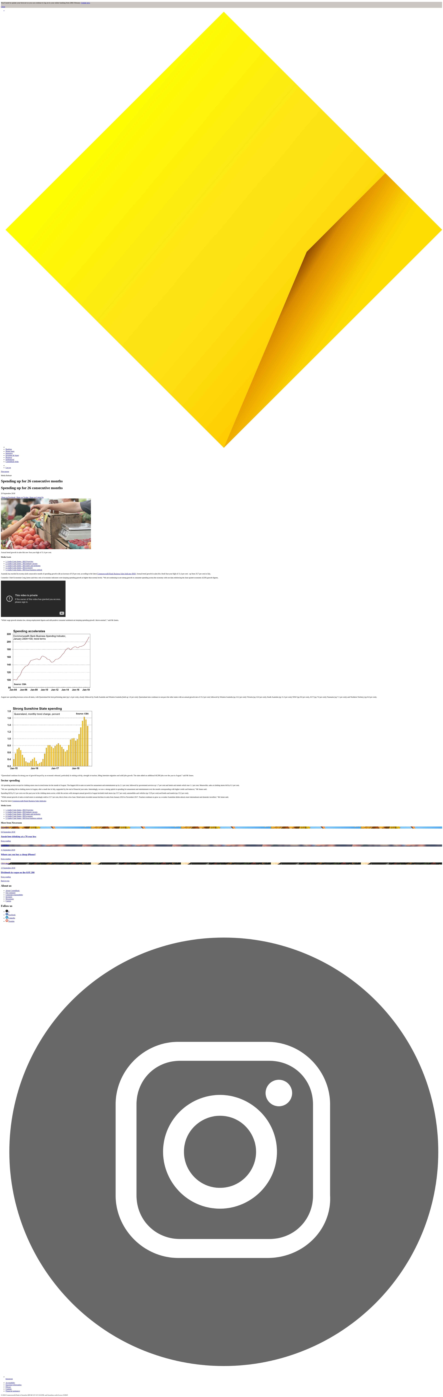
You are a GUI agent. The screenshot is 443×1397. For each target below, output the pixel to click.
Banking (9, 449)
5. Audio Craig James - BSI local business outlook (24, 570)
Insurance (9, 453)
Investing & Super (12, 455)
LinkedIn (11, 918)
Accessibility (10, 1383)
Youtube (11, 921)
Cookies (9, 1389)
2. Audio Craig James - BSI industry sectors (21, 564)
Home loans (10, 451)
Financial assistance (13, 1391)
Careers (8, 901)
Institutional (10, 460)
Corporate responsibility (14, 895)
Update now (85, 3)
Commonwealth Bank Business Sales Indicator (29, 801)
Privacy (8, 1387)
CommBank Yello (12, 462)
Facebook (11, 915)
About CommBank (12, 891)
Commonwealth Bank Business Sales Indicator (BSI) (116, 574)
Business (9, 457)
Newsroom (5, 472)
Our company (11, 893)
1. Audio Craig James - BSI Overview (19, 562)
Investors (9, 897)
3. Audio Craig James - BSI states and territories (23, 566)
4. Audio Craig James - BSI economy (19, 568)
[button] (224, 11)
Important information (13, 1385)
